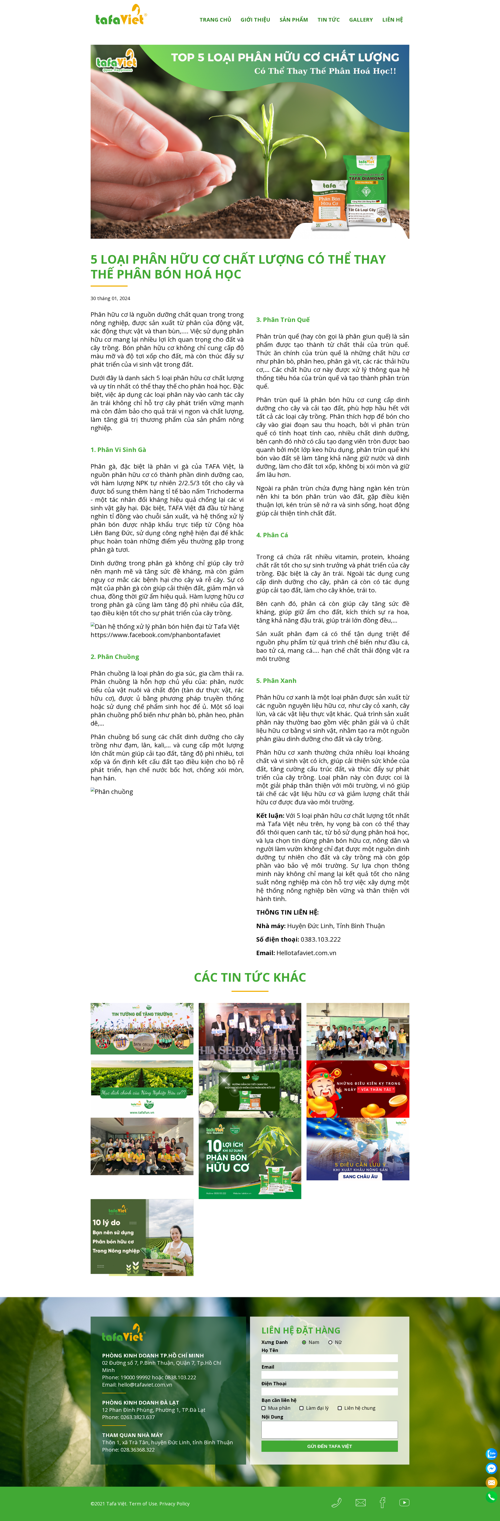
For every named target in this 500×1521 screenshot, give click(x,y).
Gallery (361, 19)
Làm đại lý (317, 1408)
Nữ (338, 1342)
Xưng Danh (274, 1342)
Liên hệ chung (360, 1408)
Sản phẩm (294, 19)
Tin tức (328, 19)
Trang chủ (215, 19)
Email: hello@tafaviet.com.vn (137, 1384)
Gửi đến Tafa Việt (329, 1446)
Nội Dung (272, 1417)
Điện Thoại (273, 1383)
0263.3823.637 (138, 1417)
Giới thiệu (255, 19)
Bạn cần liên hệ (279, 1400)
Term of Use (143, 1503)
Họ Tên (269, 1350)
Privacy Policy (174, 1503)
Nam (314, 1342)
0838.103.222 (180, 1377)
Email (267, 1367)
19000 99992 (136, 1377)
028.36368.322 (138, 1449)
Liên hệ (392, 19)
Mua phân (279, 1408)
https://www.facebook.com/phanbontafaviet (156, 634)
